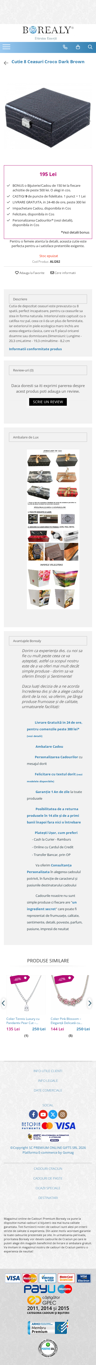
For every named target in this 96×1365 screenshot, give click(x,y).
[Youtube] (43, 1114)
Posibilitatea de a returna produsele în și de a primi (54, 815)
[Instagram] (62, 1114)
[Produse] (7, 48)
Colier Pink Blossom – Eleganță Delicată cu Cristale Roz (66, 1021)
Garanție (53, 791)
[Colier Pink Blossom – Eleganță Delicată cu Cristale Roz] (70, 994)
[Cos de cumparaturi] (78, 47)
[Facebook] (33, 1114)
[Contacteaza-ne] (65, 47)
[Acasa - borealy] (48, 33)
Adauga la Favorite (32, 273)
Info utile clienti (48, 1071)
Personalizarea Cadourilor (56, 757)
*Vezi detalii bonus (75, 232)
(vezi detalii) (34, 736)
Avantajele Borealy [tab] (27, 641)
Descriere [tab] (20, 299)
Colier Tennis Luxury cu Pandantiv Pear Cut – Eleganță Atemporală (22, 1021)
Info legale (48, 1080)
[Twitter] (52, 1114)
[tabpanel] (48, 116)
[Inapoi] (4, 63)
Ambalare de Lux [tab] (26, 437)
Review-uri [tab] (23, 370)
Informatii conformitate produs (35, 349)
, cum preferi (56, 832)
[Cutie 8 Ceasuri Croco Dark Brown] (48, 116)
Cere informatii (65, 273)
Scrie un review (48, 401)
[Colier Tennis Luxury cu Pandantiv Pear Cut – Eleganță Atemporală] (26, 994)
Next (88, 121)
